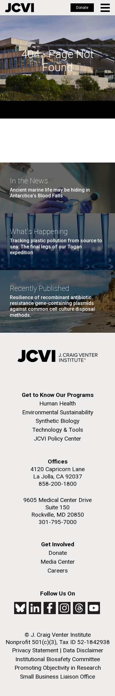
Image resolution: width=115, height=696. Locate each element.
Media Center (57, 561)
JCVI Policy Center (57, 438)
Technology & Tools (57, 429)
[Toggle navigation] (105, 7)
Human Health (57, 403)
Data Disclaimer (83, 650)
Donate (82, 7)
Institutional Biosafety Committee (57, 659)
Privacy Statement (35, 650)
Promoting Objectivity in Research (57, 667)
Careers (58, 570)
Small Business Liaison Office (57, 676)
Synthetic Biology (57, 420)
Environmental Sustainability (57, 412)
